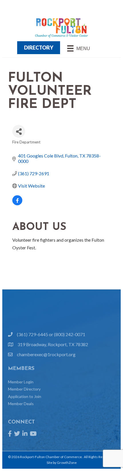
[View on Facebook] (17, 203)
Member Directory (24, 389)
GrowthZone (67, 462)
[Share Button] (18, 131)
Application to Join (24, 396)
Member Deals (21, 403)
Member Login (20, 381)
